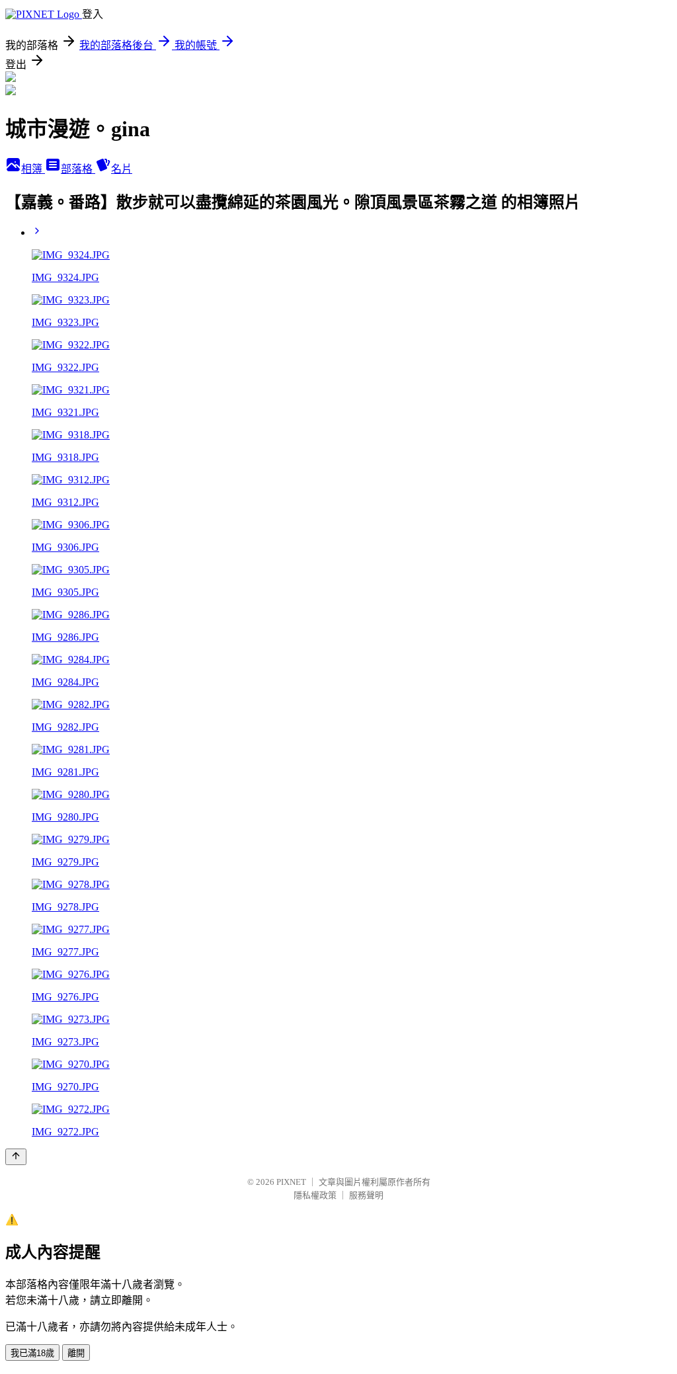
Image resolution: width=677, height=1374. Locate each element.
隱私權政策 (315, 1195)
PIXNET (291, 1182)
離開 (76, 1353)
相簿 (33, 169)
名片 (121, 169)
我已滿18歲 (32, 1353)
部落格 (78, 169)
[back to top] (15, 1157)
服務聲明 (366, 1195)
